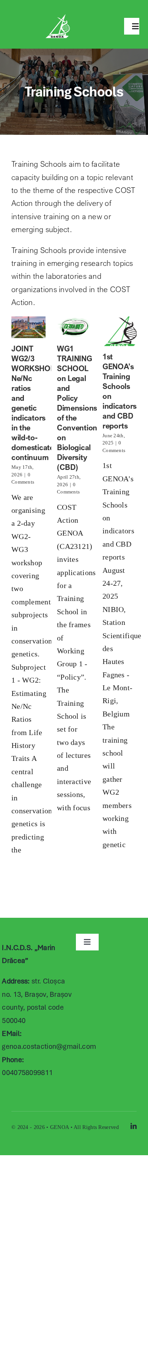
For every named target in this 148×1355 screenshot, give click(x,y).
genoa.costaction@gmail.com (49, 1046)
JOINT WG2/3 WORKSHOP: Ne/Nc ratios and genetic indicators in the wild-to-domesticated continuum (34, 403)
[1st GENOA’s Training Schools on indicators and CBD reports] (119, 331)
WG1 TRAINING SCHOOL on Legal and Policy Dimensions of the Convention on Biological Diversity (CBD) (77, 408)
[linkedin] (134, 1126)
